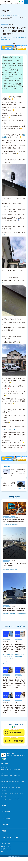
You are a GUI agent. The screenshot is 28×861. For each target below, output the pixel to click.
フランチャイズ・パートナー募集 (10, 837)
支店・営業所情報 (6, 811)
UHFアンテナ (6, 613)
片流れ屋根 (8, 615)
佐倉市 (18, 37)
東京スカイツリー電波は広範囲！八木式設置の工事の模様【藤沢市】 (9, 483)
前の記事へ (7, 466)
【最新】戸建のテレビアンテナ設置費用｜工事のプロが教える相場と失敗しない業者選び (20, 648)
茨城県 (13, 615)
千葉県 (22, 37)
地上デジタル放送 (21, 613)
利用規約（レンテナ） (6, 846)
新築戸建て (17, 654)
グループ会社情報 (6, 818)
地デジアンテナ (20, 567)
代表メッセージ (5, 824)
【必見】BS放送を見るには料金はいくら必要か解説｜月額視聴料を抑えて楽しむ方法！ (8, 683)
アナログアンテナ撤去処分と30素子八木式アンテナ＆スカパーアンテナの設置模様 (18, 472)
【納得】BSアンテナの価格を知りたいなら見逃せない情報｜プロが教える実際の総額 (20, 709)
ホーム (2, 15)
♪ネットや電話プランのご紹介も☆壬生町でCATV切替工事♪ (14, 564)
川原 (9, 39)
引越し (8, 569)
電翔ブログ (13, 517)
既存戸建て (19, 656)
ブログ (8, 15)
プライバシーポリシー (6, 843)
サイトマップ (4, 851)
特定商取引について (6, 849)
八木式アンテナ (12, 567)
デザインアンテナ (11, 37)
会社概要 (4, 805)
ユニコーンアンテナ (9, 429)
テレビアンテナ (16, 15)
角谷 (16, 569)
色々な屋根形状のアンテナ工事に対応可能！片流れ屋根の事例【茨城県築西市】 (14, 609)
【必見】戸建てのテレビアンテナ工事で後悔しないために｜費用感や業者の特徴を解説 (8, 648)
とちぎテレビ (13, 613)
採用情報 (4, 831)
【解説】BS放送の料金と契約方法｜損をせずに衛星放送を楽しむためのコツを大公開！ (20, 683)
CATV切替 (4, 37)
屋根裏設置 (15, 524)
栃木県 (12, 569)
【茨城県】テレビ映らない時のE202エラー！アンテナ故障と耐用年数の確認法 (14, 520)
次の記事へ (21, 488)
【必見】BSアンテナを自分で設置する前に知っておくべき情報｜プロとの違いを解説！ (8, 709)
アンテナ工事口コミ (7, 524)
